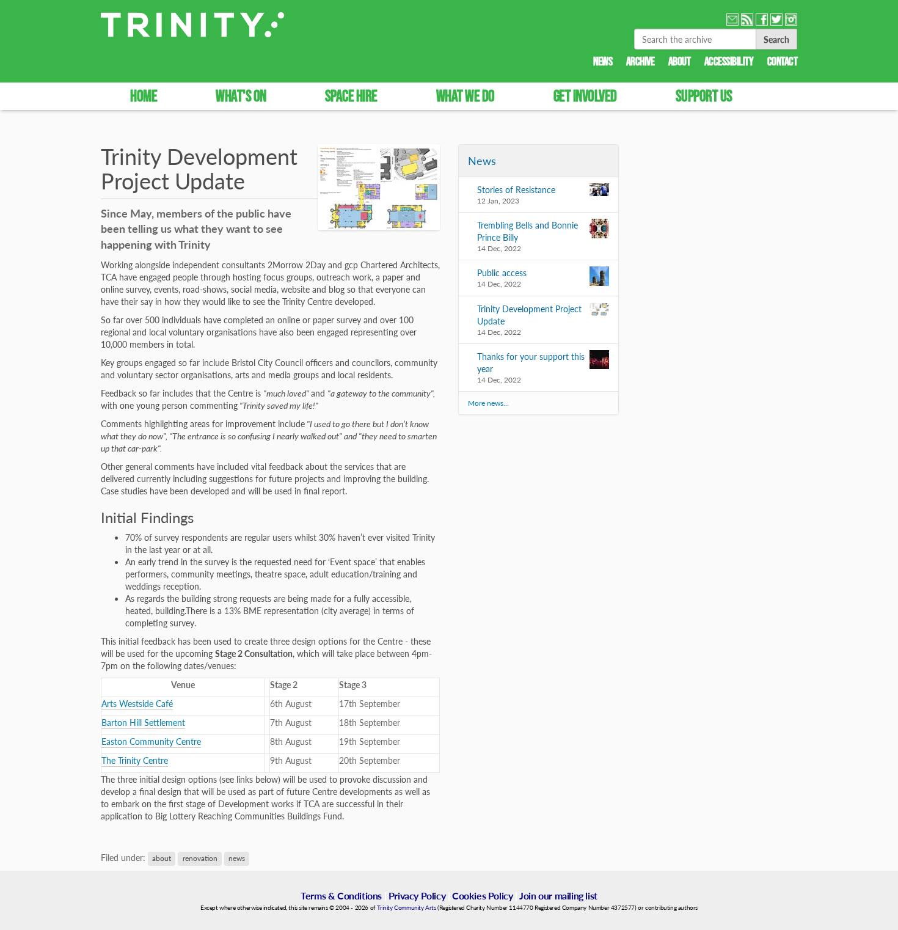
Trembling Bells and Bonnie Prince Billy (527, 231)
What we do (465, 95)
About (679, 61)
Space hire (351, 95)
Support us (704, 95)
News (602, 61)
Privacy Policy (417, 895)
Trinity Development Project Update (529, 314)
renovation (200, 858)
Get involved (585, 95)
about (161, 858)
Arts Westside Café (137, 703)
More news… (488, 403)
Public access (502, 272)
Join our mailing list (558, 895)
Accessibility (729, 61)
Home (143, 95)
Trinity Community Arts (406, 907)
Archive (640, 61)
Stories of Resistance (516, 189)
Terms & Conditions (341, 895)
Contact (782, 61)
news (236, 858)
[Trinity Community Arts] (192, 24)
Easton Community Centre (151, 741)
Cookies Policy (482, 895)
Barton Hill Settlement (143, 722)
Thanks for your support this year (531, 362)
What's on (241, 95)
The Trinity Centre (134, 760)
